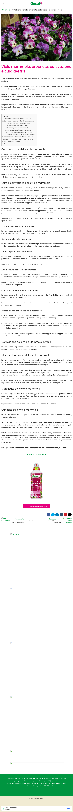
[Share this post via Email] (70, 514)
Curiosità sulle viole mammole (15, 144)
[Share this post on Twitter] (53, 514)
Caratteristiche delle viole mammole (17, 119)
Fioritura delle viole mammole (17, 126)
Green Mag (6, 10)
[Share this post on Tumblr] (61, 514)
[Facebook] (40, 791)
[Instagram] (33, 791)
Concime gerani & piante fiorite (36, 506)
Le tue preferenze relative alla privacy (46, 808)
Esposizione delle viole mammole (18, 123)
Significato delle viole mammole (16, 142)
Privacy (36, 799)
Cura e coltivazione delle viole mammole (19, 121)
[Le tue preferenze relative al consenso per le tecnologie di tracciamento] (3, 809)
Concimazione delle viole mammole (19, 132)
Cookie (31, 799)
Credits (42, 799)
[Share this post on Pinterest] (65, 514)
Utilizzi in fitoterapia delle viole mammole (19, 139)
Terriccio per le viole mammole (18, 128)
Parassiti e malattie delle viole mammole (21, 135)
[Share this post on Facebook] (48, 514)
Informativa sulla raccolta (10, 808)
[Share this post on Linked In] (57, 514)
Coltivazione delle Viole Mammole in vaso (19, 137)
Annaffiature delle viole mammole (19, 130)
